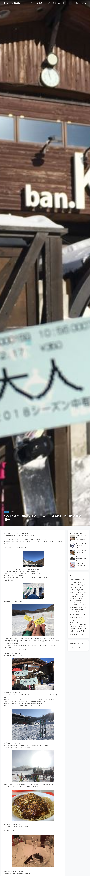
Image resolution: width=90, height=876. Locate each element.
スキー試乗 (47, 3)
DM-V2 (74, 601)
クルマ (78, 3)
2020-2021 (81, 592)
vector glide (76, 607)
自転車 (65, 3)
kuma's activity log (14, 3)
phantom (72, 604)
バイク (54, 3)
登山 (59, 3)
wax (82, 607)
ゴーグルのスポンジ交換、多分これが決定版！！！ (81, 545)
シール (84, 612)
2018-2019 (75, 590)
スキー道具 (39, 3)
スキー (31, 3)
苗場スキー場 (79, 628)
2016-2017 (79, 585)
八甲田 (74, 626)
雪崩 (80, 634)
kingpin (77, 603)
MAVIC (83, 603)
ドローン (71, 3)
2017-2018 (76, 587)
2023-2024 (79, 596)
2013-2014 (75, 580)
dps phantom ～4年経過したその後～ (81, 558)
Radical (77, 604)
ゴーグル (78, 612)
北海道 (80, 626)
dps (79, 601)
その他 (84, 3)
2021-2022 (75, 594)
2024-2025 (74, 598)
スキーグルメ (76, 614)
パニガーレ (76, 622)
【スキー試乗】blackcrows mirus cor (80, 565)
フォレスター (79, 624)
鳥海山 (84, 634)
